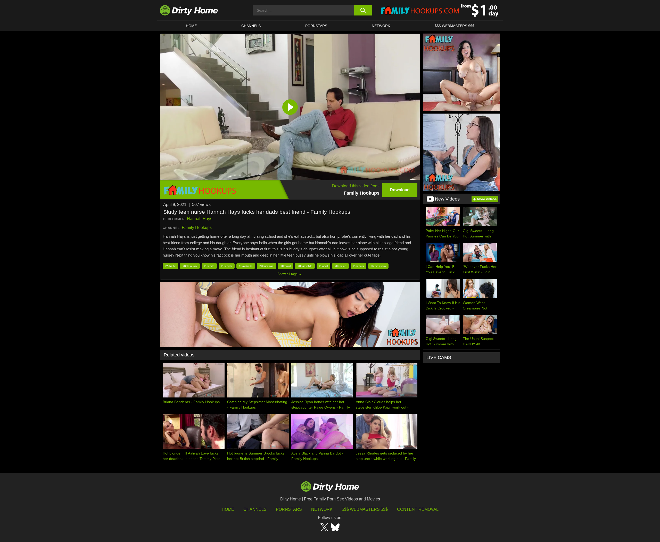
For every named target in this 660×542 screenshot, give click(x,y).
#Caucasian (266, 266)
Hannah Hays (199, 219)
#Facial (323, 266)
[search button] (363, 10)
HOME (191, 26)
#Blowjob (226, 266)
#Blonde (209, 266)
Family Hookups (197, 227)
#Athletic (170, 266)
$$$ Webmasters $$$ (365, 509)
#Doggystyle (305, 266)
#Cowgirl (285, 266)
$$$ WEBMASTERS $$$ (454, 26)
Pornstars (316, 26)
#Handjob (340, 266)
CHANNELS (251, 26)
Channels (255, 509)
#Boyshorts (245, 266)
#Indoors (358, 266)
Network (381, 26)
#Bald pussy (190, 266)
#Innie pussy (378, 266)
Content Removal (418, 509)
